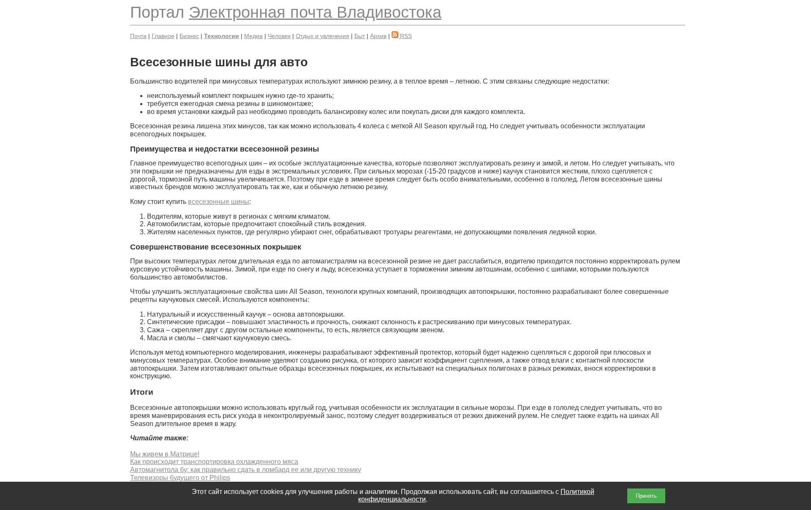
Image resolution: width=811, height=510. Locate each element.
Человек (279, 36)
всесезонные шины (218, 201)
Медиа (253, 36)
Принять (646, 496)
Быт (359, 36)
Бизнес (189, 36)
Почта (138, 36)
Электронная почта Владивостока (315, 12)
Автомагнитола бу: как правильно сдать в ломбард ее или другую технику (245, 469)
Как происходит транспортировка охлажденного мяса (214, 461)
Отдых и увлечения (322, 36)
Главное (163, 36)
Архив (378, 36)
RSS (405, 36)
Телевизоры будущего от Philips (180, 477)
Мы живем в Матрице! (164, 454)
